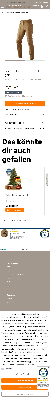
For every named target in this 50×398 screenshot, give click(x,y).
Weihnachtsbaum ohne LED (17, 195)
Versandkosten (25, 109)
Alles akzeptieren (25, 380)
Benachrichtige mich (27, 103)
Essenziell (9, 368)
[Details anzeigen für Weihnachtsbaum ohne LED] (13, 178)
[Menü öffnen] (2, 7)
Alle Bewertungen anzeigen (31, 79)
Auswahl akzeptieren (25, 394)
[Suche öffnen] (47, 7)
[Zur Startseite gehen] (20, 7)
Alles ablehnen (25, 387)
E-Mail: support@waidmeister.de (15, 2)
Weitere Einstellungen (25, 374)
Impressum (35, 358)
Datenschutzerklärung (25, 364)
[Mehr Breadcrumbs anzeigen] (3, 12)
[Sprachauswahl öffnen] (41, 7)
